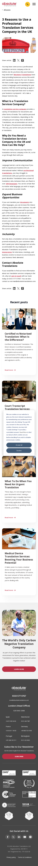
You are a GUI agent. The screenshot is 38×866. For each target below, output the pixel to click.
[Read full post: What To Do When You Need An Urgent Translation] (19, 489)
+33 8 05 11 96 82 (11, 731)
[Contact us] (27, 4)
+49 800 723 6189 (26, 731)
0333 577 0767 (19, 695)
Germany (24, 726)
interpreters (7, 252)
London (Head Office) (19, 705)
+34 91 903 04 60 (11, 721)
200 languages (11, 184)
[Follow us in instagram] (30, 837)
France (8, 726)
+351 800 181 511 (11, 740)
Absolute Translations (22, 75)
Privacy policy (11, 857)
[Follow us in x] (13, 837)
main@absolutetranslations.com (19, 700)
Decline (19, 450)
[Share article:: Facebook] (22, 60)
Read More (23, 432)
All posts (7, 10)
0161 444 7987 (25, 721)
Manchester (25, 717)
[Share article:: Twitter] (18, 60)
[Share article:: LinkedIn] (14, 60)
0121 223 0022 (25, 740)
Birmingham (25, 736)
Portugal (9, 736)
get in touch (16, 276)
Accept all (19, 445)
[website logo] (9, 4)
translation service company (14, 109)
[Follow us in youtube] (24, 837)
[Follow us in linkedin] (19, 837)
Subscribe (19, 756)
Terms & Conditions (25, 857)
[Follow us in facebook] (7, 837)
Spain (8, 717)
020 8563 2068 (19, 711)
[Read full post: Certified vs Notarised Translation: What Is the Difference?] (19, 342)
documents (24, 202)
